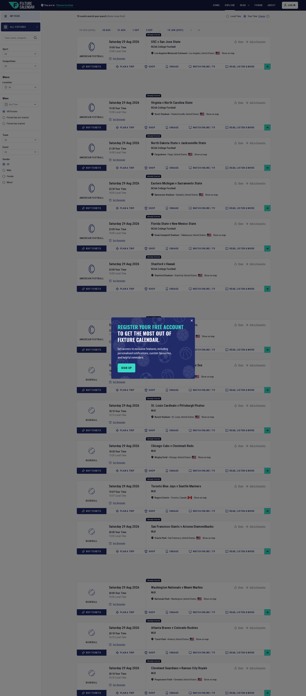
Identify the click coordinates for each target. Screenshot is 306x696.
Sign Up (126, 368)
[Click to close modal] (192, 320)
